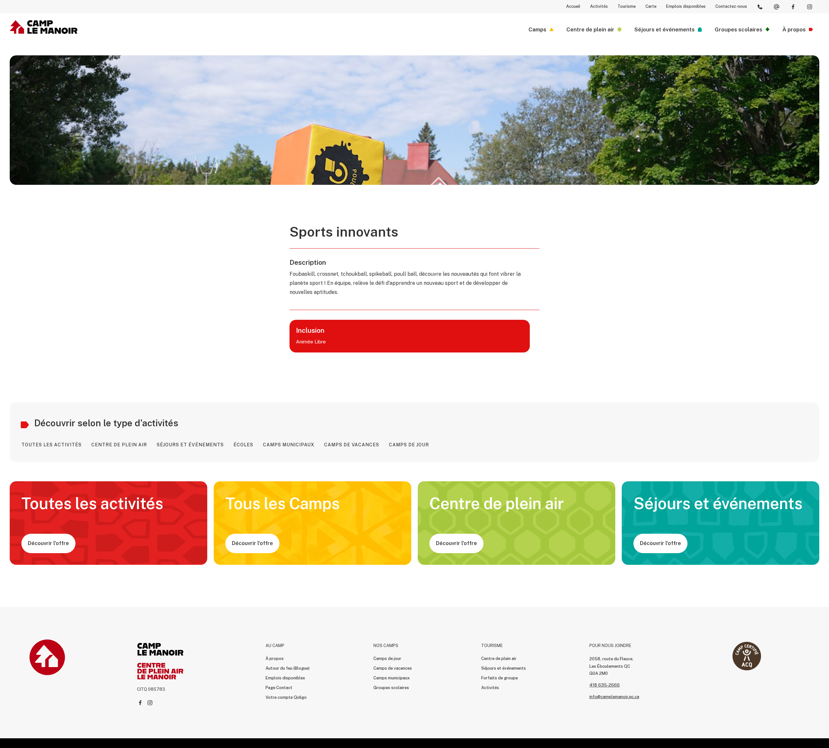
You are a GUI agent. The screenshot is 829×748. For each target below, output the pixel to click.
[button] (541, 29)
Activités (599, 6)
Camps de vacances (392, 668)
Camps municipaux (391, 677)
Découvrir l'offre (48, 543)
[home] (44, 27)
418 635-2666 (604, 685)
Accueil (573, 6)
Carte (650, 6)
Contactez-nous (731, 6)
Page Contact (279, 687)
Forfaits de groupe (499, 677)
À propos (275, 658)
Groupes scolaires (391, 687)
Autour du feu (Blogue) (288, 668)
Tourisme (627, 6)
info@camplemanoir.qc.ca (614, 696)
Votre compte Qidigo (286, 697)
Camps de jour (387, 658)
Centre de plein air (499, 658)
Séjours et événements (503, 668)
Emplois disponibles (686, 6)
